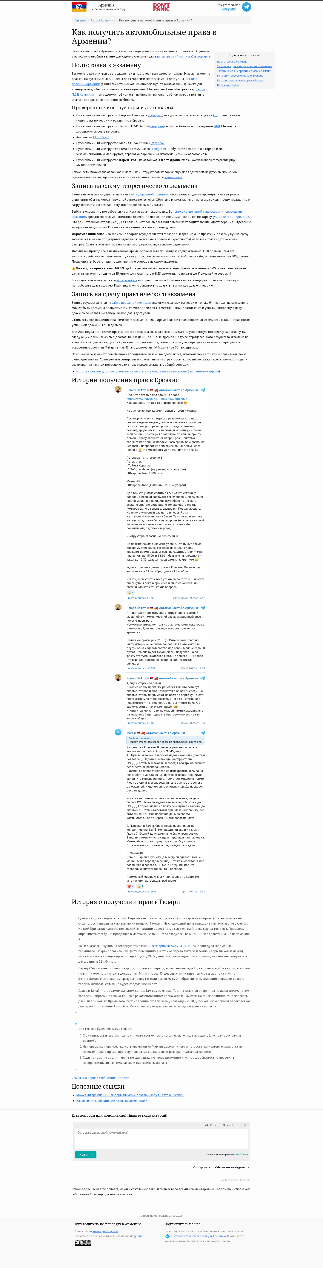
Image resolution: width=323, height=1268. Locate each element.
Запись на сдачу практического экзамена (243, 71)
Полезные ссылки (228, 85)
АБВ (215, 115)
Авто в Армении (103, 20)
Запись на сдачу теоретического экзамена (244, 66)
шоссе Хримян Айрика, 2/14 (169, 946)
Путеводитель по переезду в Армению (198, 1236)
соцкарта (203, 56)
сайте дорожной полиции (148, 194)
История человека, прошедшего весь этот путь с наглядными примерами (131, 371)
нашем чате (173, 177)
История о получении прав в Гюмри (240, 80)
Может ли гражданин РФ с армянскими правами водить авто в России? (130, 1095)
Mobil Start (101, 137)
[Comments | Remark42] (161, 1152)
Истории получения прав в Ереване (240, 75)
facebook (158, 143)
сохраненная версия (204, 371)
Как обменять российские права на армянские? (111, 1101)
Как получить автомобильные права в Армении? (155, 20)
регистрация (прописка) (175, 56)
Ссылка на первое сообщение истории (100, 1078)
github (138, 1236)
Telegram (155, 115)
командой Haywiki (105, 1231)
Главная (80, 20)
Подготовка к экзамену (232, 61)
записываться (126, 280)
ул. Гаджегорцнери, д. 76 (231, 217)
